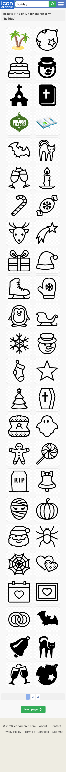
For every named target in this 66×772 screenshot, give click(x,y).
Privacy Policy (12, 731)
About (43, 726)
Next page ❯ (33, 709)
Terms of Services (37, 731)
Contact (55, 726)
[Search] (52, 4)
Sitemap (57, 731)
